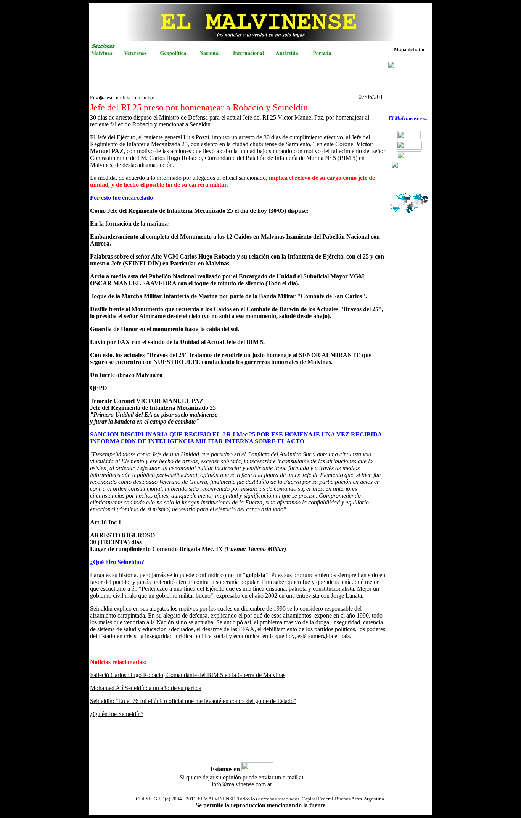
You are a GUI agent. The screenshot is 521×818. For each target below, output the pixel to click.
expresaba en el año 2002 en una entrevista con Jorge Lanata (289, 595)
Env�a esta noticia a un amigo (122, 97)
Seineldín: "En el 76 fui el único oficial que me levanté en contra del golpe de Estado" (193, 701)
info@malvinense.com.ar (242, 784)
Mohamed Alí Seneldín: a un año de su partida (145, 688)
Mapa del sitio (409, 49)
